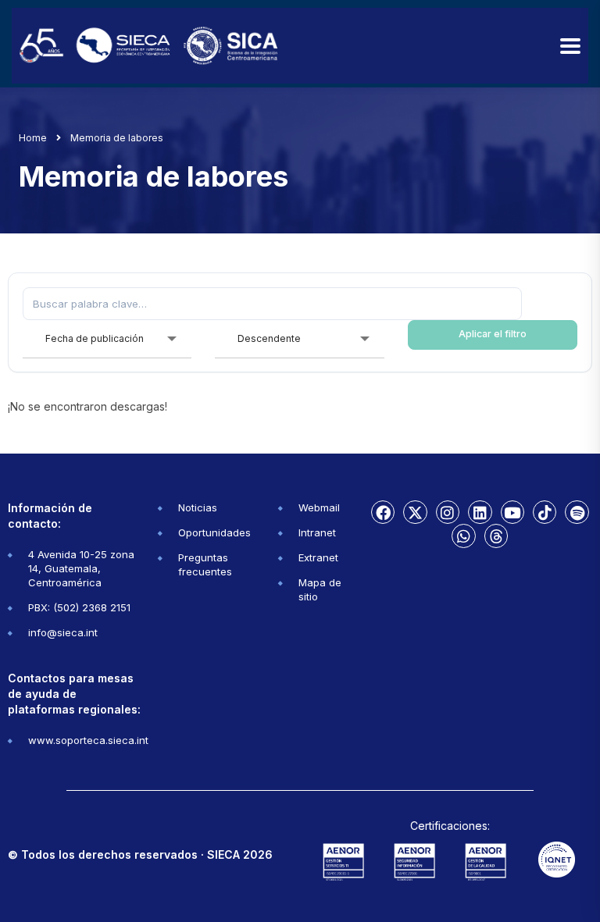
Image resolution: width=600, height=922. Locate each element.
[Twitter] (415, 512)
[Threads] (496, 535)
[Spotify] (576, 512)
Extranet (318, 557)
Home (33, 138)
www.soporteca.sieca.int (88, 740)
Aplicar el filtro (493, 334)
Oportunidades (214, 532)
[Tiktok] (544, 512)
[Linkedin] (479, 512)
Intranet (317, 532)
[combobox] (107, 339)
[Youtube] (512, 512)
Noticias (197, 507)
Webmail (319, 507)
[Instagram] (447, 512)
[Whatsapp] (463, 535)
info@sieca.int (63, 632)
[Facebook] (383, 512)
